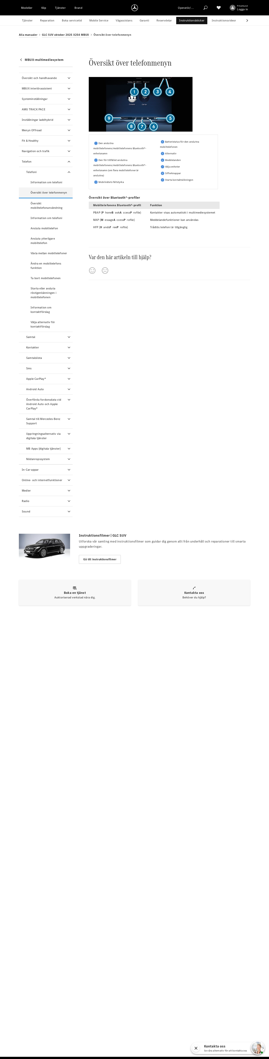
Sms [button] (29, 368)
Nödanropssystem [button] (38, 459)
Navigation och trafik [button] (35, 151)
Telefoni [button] (31, 172)
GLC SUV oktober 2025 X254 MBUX (65, 35)
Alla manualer (28, 35)
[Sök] (205, 8)
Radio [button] (25, 501)
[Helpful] (92, 270)
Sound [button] (26, 511)
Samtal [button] (30, 337)
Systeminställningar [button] (35, 99)
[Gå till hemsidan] (134, 7)
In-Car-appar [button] (30, 470)
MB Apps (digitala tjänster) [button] (43, 449)
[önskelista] (219, 8)
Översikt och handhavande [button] (39, 78)
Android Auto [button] (35, 389)
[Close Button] (245, 1048)
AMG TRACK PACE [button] (33, 109)
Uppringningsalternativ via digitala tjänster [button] (43, 436)
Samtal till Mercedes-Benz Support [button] (43, 421)
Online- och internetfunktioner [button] (42, 480)
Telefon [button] (26, 161)
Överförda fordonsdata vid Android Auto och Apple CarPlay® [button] (43, 404)
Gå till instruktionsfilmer (99, 559)
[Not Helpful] (105, 270)
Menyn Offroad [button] (32, 130)
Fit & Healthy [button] (30, 141)
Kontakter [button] (32, 347)
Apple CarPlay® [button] (36, 379)
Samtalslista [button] (34, 358)
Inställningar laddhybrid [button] (37, 120)
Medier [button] (26, 490)
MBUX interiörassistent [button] (37, 88)
